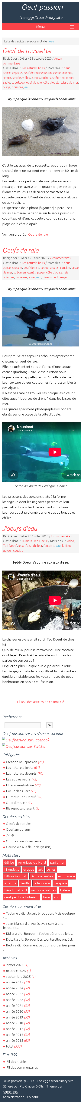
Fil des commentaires (22, 1067)
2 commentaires (60, 258)
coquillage (18, 82)
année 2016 (14, 1034)
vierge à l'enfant (42, 876)
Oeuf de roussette (26, 50)
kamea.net (10, 1091)
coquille (65, 267)
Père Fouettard (15, 890)
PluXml (25, 1086)
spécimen (58, 77)
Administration (13, 1097)
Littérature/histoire (20, 785)
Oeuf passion (42, 7)
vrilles (26, 77)
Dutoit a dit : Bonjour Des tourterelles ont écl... (40, 939)
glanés (31, 272)
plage (6, 87)
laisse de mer (69, 82)
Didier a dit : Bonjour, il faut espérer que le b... (39, 933)
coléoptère (42, 883)
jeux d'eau (24, 545)
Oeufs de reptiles (18, 823)
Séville (25, 883)
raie (66, 272)
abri (57, 897)
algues (35, 77)
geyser (7, 550)
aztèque (10, 883)
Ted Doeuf (10, 545)
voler (31, 277)
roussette (54, 73)
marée (70, 77)
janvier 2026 (15, 965)
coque (45, 267)
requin (7, 77)
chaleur (37, 545)
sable (6, 82)
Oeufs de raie (38, 234)
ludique (67, 545)
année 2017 (14, 1029)
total (10, 1046)
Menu (40, 26)
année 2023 (14, 994)
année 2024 (14, 988)
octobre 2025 (16, 970)
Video (70, 541)
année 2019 (14, 1017)
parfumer (57, 862)
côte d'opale (51, 82)
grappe (28, 869)
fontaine (49, 545)
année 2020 (14, 1011)
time (46, 897)
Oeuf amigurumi (18, 829)
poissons (17, 87)
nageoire (21, 277)
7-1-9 (10, 835)
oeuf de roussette (35, 73)
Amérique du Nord (32, 862)
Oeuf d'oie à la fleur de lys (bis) (28, 847)
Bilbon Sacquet (15, 876)
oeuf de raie (34, 82)
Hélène (65, 890)
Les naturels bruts (33, 68)
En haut (32, 1097)
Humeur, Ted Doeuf (34, 541)
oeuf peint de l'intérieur (21, 897)
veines (51, 869)
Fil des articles (16, 1061)
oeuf (67, 68)
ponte (7, 73)
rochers (46, 77)
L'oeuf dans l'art (18, 791)
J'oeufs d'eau (19, 528)
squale (16, 77)
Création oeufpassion (21, 762)
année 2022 (14, 1000)
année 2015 (14, 1040)
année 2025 (14, 982)
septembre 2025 (18, 976)
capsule (17, 73)
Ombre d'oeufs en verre (23, 841)
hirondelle (11, 869)
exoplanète (66, 876)
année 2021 (14, 1005)
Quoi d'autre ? (16, 802)
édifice (9, 862)
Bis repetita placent (20, 808)
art (40, 869)
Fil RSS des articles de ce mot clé (40, 702)
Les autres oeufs (18, 779)
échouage (60, 277)
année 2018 (14, 1023)
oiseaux (67, 73)
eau (26, 87)
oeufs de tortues (43, 890)
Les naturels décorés (21, 773)
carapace (60, 883)
